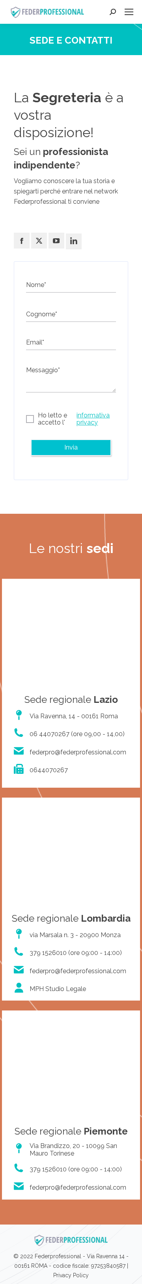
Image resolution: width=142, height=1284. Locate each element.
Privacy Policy (71, 1275)
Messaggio (43, 370)
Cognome (41, 314)
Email (35, 342)
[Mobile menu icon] (129, 12)
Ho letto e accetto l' (74, 419)
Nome (36, 285)
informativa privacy (93, 419)
